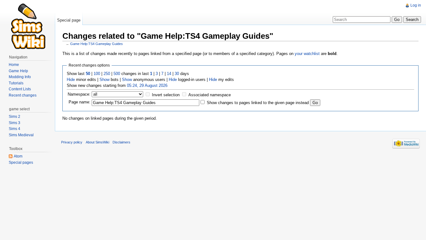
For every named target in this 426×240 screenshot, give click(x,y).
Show (104, 79)
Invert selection (166, 94)
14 (169, 73)
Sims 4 (14, 129)
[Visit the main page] (27, 25)
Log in (415, 5)
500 (117, 73)
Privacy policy (71, 142)
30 (177, 73)
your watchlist (307, 53)
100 (97, 73)
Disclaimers (121, 142)
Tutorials (16, 83)
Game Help (18, 71)
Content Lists (20, 89)
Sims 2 (14, 116)
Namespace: (79, 94)
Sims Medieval (21, 135)
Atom (18, 156)
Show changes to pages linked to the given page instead (258, 102)
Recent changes (22, 95)
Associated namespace (209, 94)
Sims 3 (14, 123)
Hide (71, 79)
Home (14, 64)
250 (107, 73)
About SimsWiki (97, 142)
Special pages (21, 162)
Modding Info (20, 77)
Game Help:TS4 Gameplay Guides (96, 44)
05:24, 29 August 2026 (147, 85)
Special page (68, 20)
